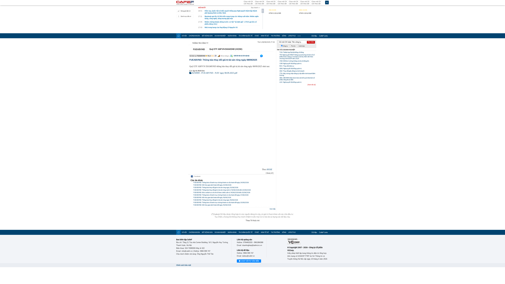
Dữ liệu (314, 36)
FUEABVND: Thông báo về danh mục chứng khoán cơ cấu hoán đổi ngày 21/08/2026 (220, 195)
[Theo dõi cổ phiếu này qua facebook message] (261, 56)
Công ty (285, 46)
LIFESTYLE (292, 36)
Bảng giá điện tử (185, 11)
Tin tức (293, 46)
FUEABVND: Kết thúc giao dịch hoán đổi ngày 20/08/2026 (212, 185)
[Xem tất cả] (311, 85)
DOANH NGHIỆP (220, 36)
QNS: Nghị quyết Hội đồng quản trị (290, 68)
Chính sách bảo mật (183, 265)
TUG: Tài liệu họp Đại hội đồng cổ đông (291, 52)
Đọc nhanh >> (255, 8)
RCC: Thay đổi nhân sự (286, 66)
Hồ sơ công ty (225, 56)
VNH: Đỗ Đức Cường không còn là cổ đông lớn (294, 61)
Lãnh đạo (302, 46)
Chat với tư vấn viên (250, 261)
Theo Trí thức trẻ (252, 220)
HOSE (269, 169)
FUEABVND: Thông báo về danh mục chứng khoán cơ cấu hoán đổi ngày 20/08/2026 (221, 202)
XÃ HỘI (184, 36)
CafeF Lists (323, 36)
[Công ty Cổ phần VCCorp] (294, 244)
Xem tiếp (273, 209)
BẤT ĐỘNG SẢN (207, 36)
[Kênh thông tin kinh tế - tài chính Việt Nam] (185, 3)
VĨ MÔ (257, 36)
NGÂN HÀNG (232, 36)
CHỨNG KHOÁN (194, 36)
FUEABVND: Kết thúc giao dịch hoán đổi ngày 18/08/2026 (212, 205)
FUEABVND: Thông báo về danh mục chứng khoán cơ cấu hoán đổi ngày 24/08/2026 (221, 182)
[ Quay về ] (270, 173)
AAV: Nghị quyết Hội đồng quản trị (290, 82)
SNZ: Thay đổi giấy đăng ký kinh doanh (291, 71)
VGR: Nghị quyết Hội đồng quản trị (290, 63)
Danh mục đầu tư (186, 16)
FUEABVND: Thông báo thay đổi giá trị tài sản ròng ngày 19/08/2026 (215, 200)
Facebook (197, 176)
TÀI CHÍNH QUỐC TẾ (245, 36)
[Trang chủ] (178, 36)
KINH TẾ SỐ (265, 36)
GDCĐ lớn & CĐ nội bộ (241, 56)
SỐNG (284, 36)
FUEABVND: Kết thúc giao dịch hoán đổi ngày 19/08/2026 (212, 197)
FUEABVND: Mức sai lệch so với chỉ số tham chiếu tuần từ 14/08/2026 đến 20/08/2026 (221, 192)
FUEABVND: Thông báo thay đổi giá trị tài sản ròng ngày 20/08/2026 (215, 187)
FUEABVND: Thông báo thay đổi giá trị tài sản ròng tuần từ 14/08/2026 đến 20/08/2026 (222, 190)
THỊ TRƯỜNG (275, 36)
